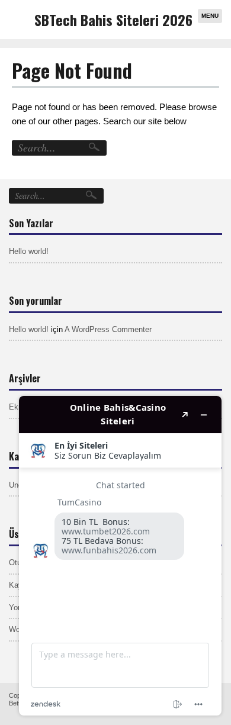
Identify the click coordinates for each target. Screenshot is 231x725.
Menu (210, 15)
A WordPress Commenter (108, 329)
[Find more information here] (120, 555)
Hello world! (29, 251)
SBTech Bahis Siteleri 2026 (113, 19)
